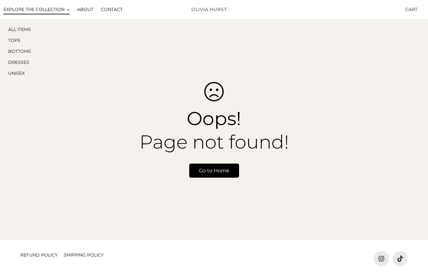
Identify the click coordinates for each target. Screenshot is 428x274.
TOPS (14, 40)
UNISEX (16, 73)
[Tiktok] (400, 258)
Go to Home (214, 171)
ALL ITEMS (19, 29)
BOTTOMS (19, 51)
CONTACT (112, 9)
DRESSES (18, 62)
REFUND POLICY (39, 255)
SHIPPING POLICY (84, 255)
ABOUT (85, 9)
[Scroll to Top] (416, 240)
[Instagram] (381, 258)
